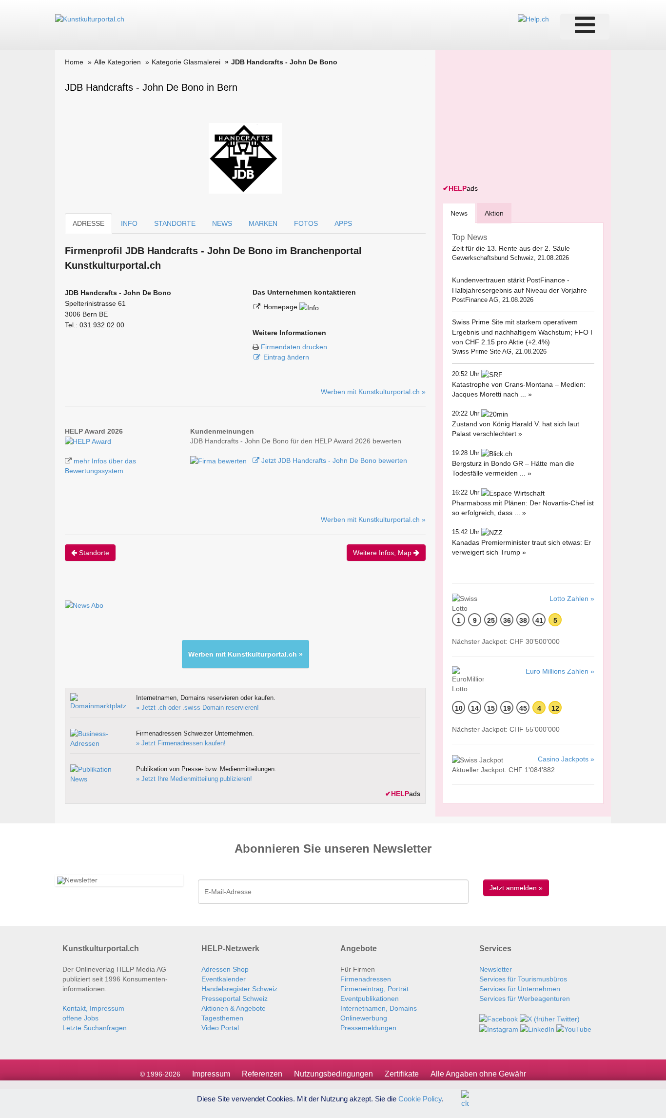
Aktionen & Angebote (233, 1008)
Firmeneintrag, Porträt (374, 989)
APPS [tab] (343, 223)
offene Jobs (80, 1018)
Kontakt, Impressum (93, 1008)
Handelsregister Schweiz (239, 989)
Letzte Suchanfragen (94, 1028)
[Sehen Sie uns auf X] (550, 1018)
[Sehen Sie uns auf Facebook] (498, 1018)
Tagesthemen (222, 1018)
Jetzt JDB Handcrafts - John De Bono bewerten (333, 460)
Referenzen (262, 1074)
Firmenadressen (365, 979)
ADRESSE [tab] (88, 223)
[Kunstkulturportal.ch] (89, 18)
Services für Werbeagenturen (524, 998)
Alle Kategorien (117, 62)
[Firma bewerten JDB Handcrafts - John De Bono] (219, 460)
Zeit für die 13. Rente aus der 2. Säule (511, 248)
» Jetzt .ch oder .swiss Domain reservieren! (197, 707)
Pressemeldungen (368, 1028)
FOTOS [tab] (306, 223)
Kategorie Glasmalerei (186, 62)
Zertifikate (402, 1074)
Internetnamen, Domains (378, 1008)
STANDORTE (175, 223)
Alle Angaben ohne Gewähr (478, 1074)
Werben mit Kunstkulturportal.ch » (373, 392)
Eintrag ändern (286, 357)
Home (74, 62)
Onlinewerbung (363, 1018)
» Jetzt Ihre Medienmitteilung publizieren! (194, 778)
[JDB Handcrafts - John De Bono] (88, 441)
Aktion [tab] (494, 213)
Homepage (281, 307)
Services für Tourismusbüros (523, 979)
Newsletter (495, 969)
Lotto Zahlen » (571, 598)
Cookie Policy (420, 1098)
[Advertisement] (516, 118)
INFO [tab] (129, 223)
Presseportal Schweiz (234, 998)
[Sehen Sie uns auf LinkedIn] (537, 1029)
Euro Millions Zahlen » (560, 671)
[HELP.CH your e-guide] (533, 18)
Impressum (211, 1074)
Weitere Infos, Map (383, 553)
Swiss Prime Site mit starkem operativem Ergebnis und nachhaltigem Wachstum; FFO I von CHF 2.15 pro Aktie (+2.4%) (522, 332)
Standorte (93, 553)
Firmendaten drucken (294, 347)
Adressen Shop (225, 969)
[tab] (459, 213)
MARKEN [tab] (263, 223)
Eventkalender (223, 979)
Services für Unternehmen (519, 989)
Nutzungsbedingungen (333, 1074)
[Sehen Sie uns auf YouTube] (573, 1029)
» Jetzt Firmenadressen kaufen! (181, 743)
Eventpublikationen (369, 998)
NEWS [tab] (222, 223)
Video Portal (220, 1028)
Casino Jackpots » (566, 759)
